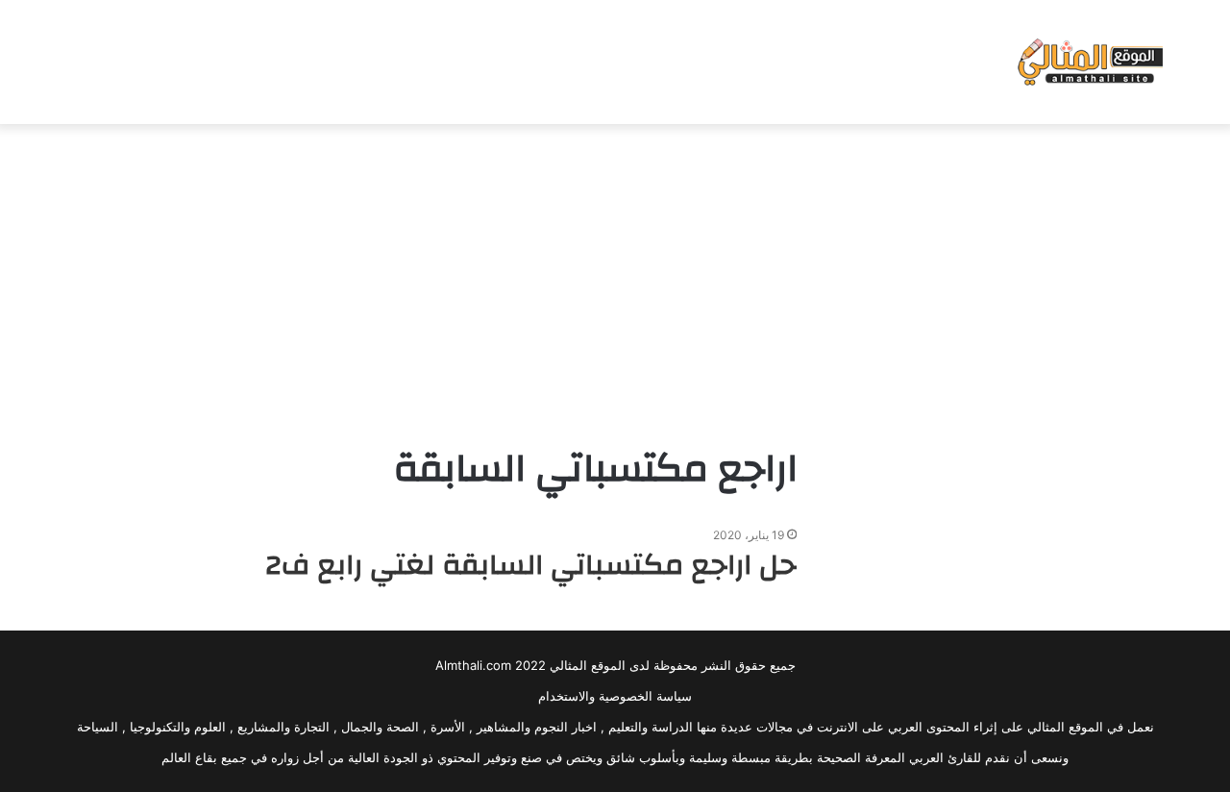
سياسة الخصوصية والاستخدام (615, 696)
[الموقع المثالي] (1088, 62)
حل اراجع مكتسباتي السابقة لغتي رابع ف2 (531, 564)
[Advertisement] (615, 277)
